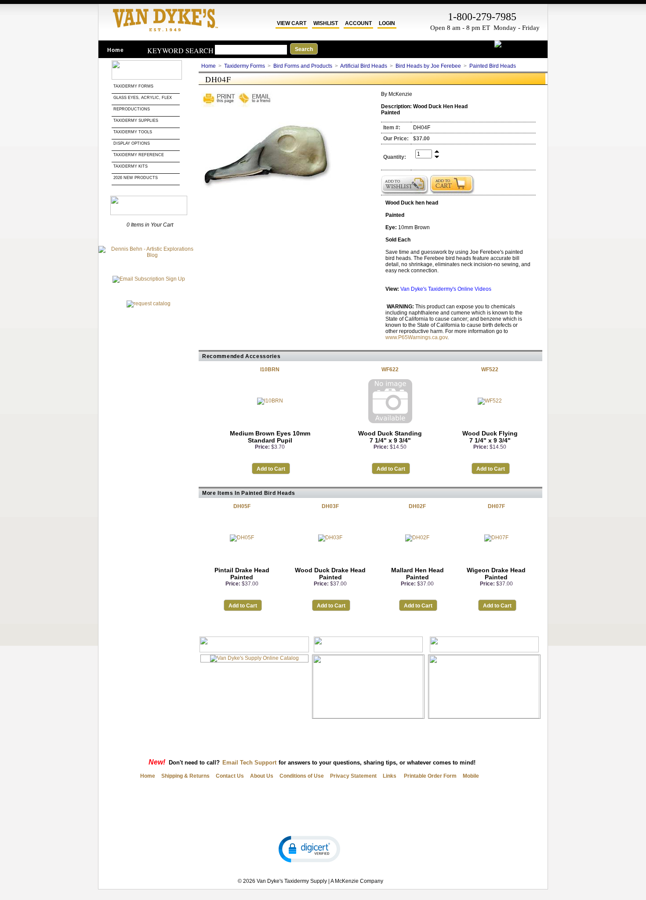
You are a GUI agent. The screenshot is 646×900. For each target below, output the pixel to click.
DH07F (496, 506)
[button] (309, 848)
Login (387, 23)
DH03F (330, 506)
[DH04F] (267, 211)
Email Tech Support (249, 762)
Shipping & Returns (185, 776)
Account (358, 23)
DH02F (417, 506)
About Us (261, 776)
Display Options (131, 143)
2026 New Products (136, 178)
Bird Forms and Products (302, 66)
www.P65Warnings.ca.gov (416, 337)
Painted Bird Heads (492, 66)
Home (115, 50)
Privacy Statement (353, 776)
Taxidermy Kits (130, 166)
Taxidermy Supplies (135, 120)
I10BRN (269, 369)
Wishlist (325, 23)
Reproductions (131, 109)
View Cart (291, 23)
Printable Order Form (430, 776)
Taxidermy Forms (134, 86)
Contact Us (230, 776)
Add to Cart (271, 469)
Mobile (471, 776)
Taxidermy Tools (132, 132)
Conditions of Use (301, 776)
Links (389, 776)
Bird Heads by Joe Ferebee (428, 66)
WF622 (390, 369)
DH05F (241, 506)
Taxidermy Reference (138, 155)
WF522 (489, 369)
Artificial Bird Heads (363, 66)
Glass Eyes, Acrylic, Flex (143, 97)
